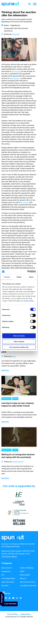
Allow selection (19, 341)
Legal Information (7, 582)
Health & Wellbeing (26, 568)
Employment (6, 571)
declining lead (16, 71)
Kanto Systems (14, 78)
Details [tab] (19, 277)
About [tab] (31, 277)
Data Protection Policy (27, 582)
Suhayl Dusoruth (17, 462)
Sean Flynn (16, 34)
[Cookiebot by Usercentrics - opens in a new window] (27, 271)
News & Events (6, 568)
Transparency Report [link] (9, 556)
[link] (12, 537)
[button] (35, 4)
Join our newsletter (9, 604)
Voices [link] (15, 398)
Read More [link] (5, 370)
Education (4, 585)
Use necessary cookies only (19, 347)
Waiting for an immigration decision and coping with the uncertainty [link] (18, 456)
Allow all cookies (19, 336)
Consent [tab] (7, 277)
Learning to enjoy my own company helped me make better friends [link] (17, 404)
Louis (14, 356)
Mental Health (25, 575)
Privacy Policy (12, 614)
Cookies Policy (25, 614)
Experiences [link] (6, 398)
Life (2, 575)
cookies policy (28, 301)
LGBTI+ (22, 571)
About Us (23, 578)
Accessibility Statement (28, 585)
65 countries (24, 202)
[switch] (33, 315)
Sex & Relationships (8, 578)
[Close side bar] (3, 592)
